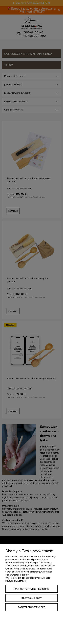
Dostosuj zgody (32, 598)
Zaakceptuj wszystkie (31, 607)
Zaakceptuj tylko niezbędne (31, 589)
